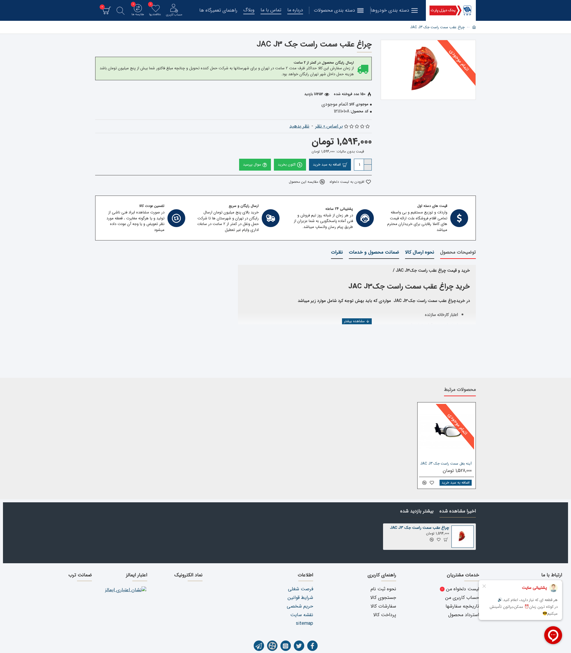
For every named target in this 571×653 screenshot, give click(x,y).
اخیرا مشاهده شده (458, 511)
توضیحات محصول (458, 252)
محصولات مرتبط (460, 390)
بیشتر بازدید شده (417, 511)
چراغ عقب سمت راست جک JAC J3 (419, 528)
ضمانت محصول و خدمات (374, 252)
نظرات (337, 252)
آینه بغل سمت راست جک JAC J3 (446, 463)
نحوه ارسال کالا (419, 252)
